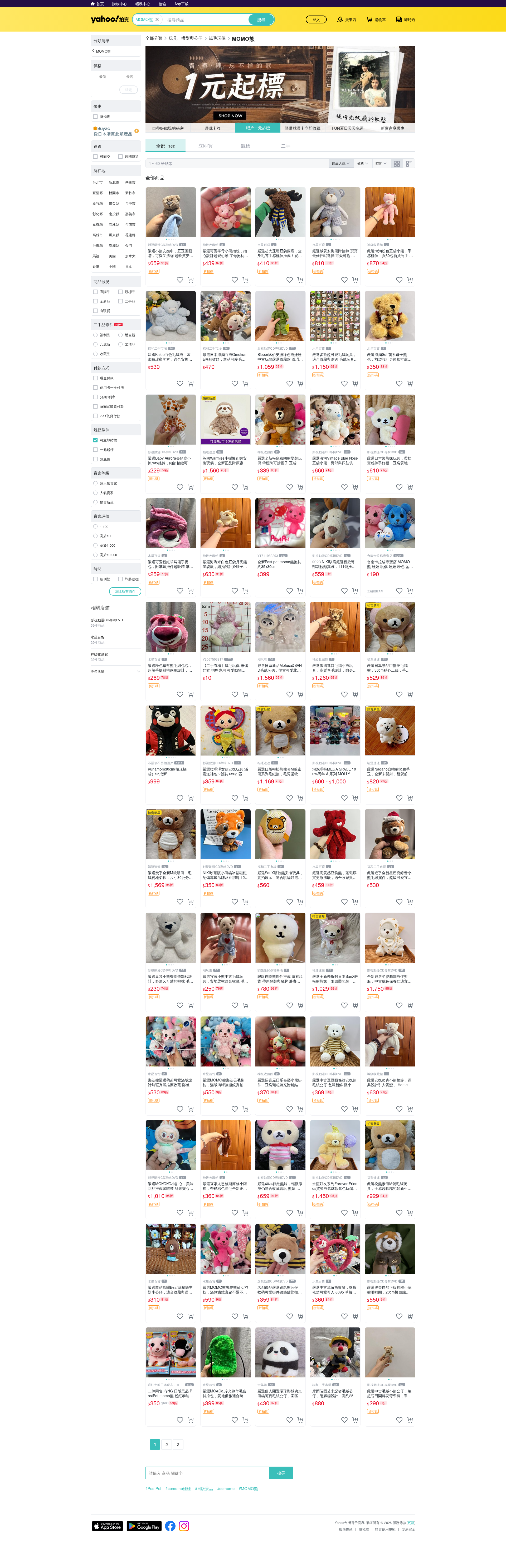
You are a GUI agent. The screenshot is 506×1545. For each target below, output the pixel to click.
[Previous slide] (149, 212)
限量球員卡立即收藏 (303, 127)
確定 (128, 89)
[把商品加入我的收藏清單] (180, 280)
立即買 (205, 145)
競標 (245, 145)
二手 (285, 145)
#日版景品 (204, 1488)
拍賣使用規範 (385, 1529)
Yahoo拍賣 (110, 19)
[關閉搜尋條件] (157, 19)
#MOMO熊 (248, 1488)
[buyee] (116, 131)
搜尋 (281, 1473)
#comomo (226, 1488)
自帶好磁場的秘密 (168, 128)
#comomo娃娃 (178, 1488)
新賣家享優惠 (393, 128)
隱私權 (364, 1529)
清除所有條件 (125, 591)
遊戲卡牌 (213, 128)
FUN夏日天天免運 (348, 128)
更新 (410, 1522)
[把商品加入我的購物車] (190, 280)
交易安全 (408, 1529)
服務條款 (346, 1529)
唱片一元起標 (258, 128)
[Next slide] (192, 212)
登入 (316, 19)
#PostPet (153, 1488)
